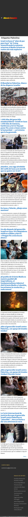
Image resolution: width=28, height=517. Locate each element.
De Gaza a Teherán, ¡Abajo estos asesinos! (14, 209)
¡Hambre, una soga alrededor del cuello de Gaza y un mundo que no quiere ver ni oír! (13, 169)
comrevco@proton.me (8, 468)
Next (25, 456)
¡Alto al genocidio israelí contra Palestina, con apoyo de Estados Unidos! (14, 329)
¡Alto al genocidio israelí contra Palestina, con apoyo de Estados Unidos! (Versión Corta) (14, 372)
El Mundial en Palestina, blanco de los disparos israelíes (14, 84)
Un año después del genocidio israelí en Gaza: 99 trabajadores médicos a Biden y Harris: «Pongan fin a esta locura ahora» (14, 233)
